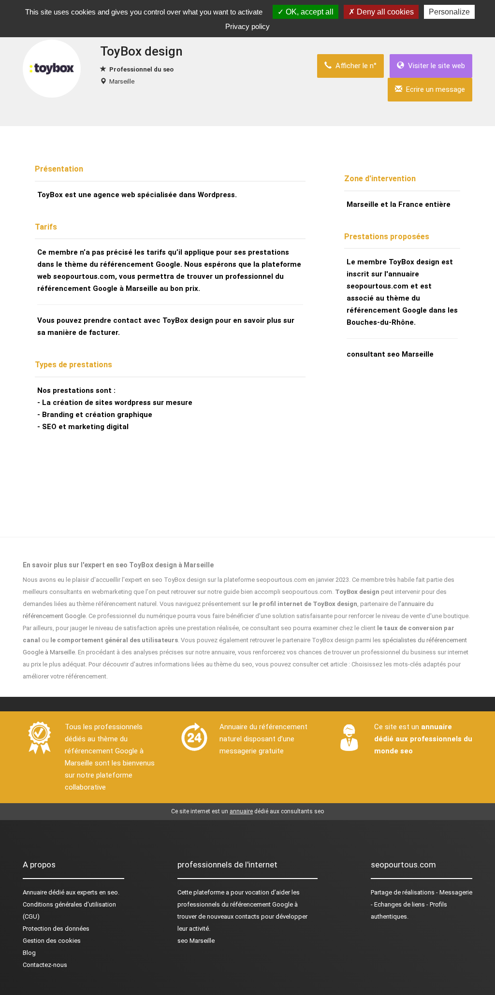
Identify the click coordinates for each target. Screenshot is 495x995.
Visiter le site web (434, 65)
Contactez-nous (45, 964)
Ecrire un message (433, 89)
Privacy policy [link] (247, 26)
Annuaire (35, 892)
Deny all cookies (384, 12)
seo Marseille (196, 940)
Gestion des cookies (52, 940)
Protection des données (56, 928)
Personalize (449, 12)
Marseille (121, 81)
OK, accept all (309, 12)
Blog (29, 952)
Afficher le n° (354, 65)
